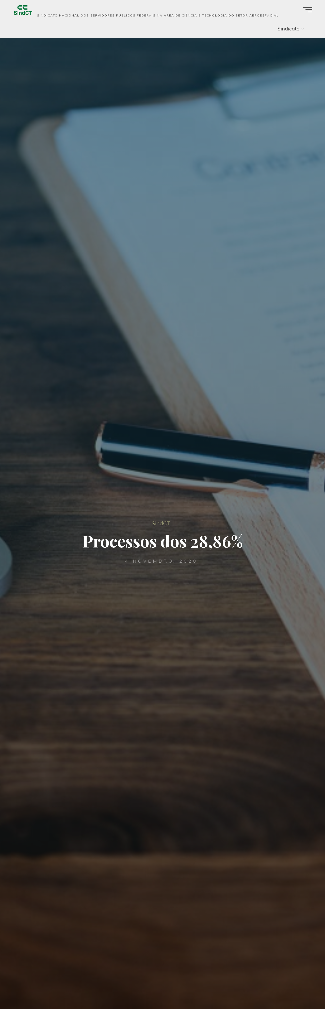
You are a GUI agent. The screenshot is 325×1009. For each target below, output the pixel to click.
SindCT (161, 523)
